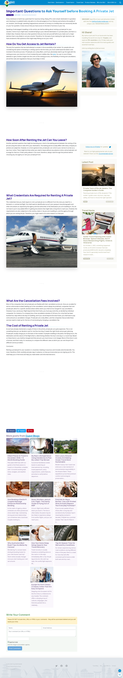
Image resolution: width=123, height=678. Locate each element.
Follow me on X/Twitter (93, 147)
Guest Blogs (10, 15)
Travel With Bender (17, 664)
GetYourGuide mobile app (100, 21)
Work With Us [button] (112, 2)
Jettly (54, 54)
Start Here (51, 2)
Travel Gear (80, 2)
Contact (114, 666)
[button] (120, 2)
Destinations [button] (60, 2)
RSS (101, 666)
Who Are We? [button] (101, 2)
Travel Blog (95, 666)
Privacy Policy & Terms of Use (13, 666)
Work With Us (107, 666)
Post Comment (15, 648)
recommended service (106, 154)
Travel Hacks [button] (70, 2)
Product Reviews (90, 2)
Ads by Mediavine (10, 669)
